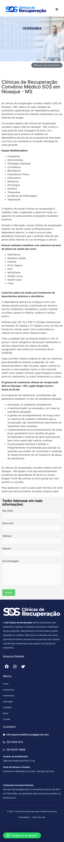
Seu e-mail (7, 523)
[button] (22, 835)
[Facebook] (6, 666)
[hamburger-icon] (56, 9)
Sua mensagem (10, 561)
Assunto (6, 548)
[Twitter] (23, 666)
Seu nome (7, 510)
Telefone (6, 536)
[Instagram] (15, 666)
